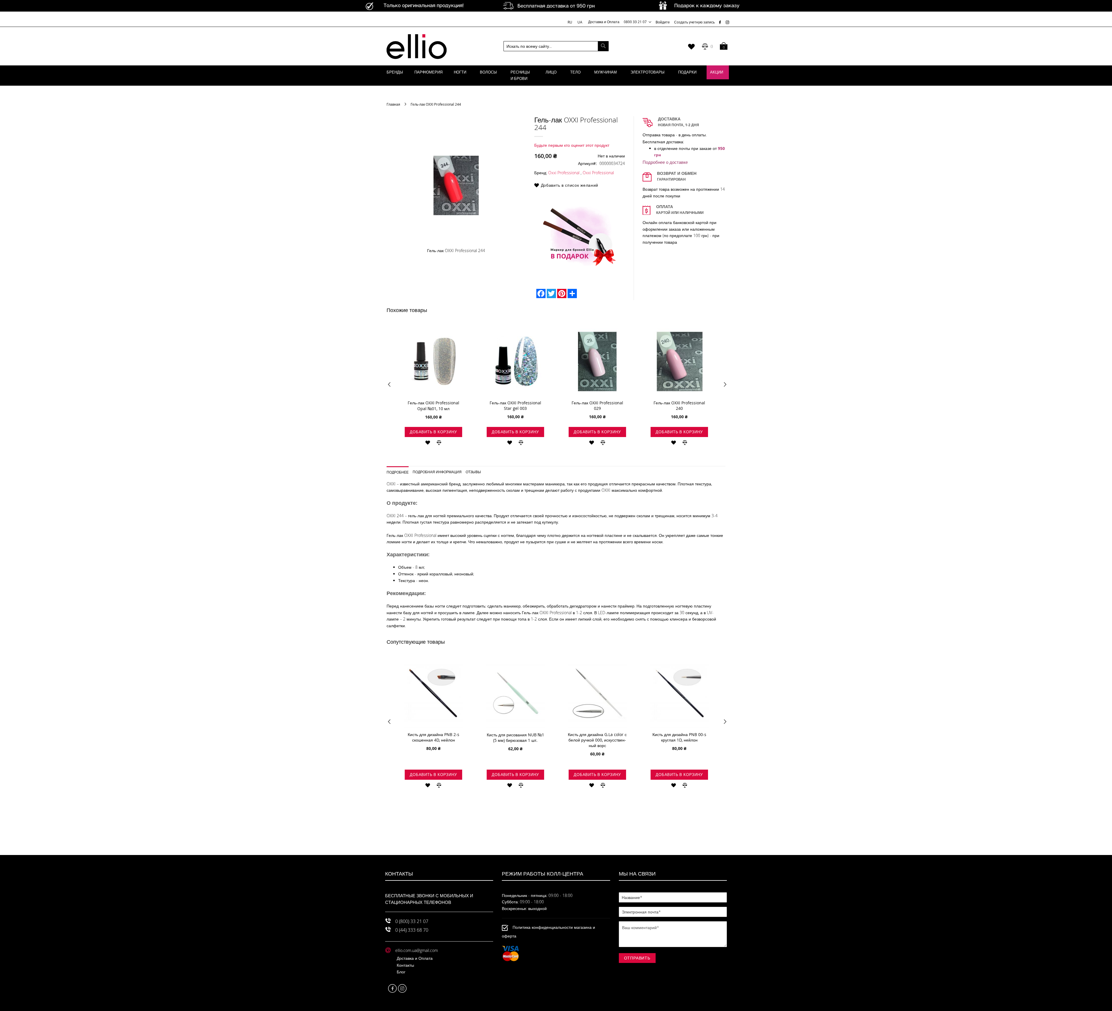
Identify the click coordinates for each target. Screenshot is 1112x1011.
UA (579, 22)
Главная (393, 104)
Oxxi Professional (563, 172)
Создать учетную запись (694, 22)
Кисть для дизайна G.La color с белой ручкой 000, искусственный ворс (597, 740)
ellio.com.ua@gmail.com (416, 950)
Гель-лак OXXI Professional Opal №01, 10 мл (433, 405)
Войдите (663, 22)
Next (723, 386)
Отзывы (473, 471)
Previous (389, 386)
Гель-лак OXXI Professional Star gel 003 (515, 405)
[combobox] (556, 46)
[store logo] (416, 46)
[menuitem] (395, 72)
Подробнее (398, 472)
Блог (401, 972)
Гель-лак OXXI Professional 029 (597, 405)
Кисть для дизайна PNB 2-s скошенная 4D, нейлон (433, 737)
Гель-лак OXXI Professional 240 (679, 405)
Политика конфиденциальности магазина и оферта (548, 931)
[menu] (556, 75)
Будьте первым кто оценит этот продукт (571, 145)
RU (570, 22)
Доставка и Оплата (603, 21)
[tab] (400, 470)
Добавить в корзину (433, 431)
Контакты (405, 965)
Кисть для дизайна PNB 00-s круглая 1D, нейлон (679, 737)
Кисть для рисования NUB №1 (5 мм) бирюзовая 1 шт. (515, 737)
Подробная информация (437, 471)
